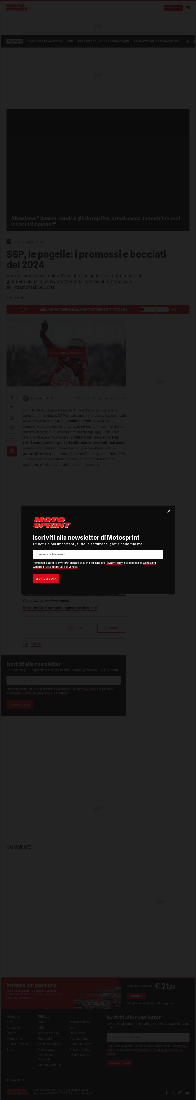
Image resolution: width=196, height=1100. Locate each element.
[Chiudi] (169, 511)
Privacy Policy (114, 563)
